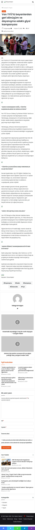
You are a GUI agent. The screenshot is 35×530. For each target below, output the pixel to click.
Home (4, 519)
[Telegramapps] (8, 2)
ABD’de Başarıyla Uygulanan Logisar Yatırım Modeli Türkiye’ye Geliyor (22, 461)
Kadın (18, 283)
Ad (2, 421)
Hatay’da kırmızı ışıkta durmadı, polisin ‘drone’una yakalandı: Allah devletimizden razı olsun (8, 381)
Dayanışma (8, 283)
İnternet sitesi (5, 433)
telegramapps (7, 28)
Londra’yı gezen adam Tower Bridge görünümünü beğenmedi (25, 368)
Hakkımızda (10, 519)
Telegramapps (30, 516)
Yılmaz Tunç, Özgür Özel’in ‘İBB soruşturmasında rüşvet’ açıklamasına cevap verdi (16, 475)
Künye (15, 519)
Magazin (4, 505)
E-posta (3, 427)
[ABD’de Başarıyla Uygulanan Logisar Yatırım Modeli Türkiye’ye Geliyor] (6, 462)
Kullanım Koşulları (27, 519)
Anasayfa (5, 7)
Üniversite (14, 287)
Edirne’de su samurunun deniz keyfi (25, 378)
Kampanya (27, 283)
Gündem (4, 502)
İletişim (20, 519)
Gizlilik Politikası (17, 521)
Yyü (23, 287)
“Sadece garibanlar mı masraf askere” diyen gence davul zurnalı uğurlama (8, 369)
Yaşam (10, 7)
